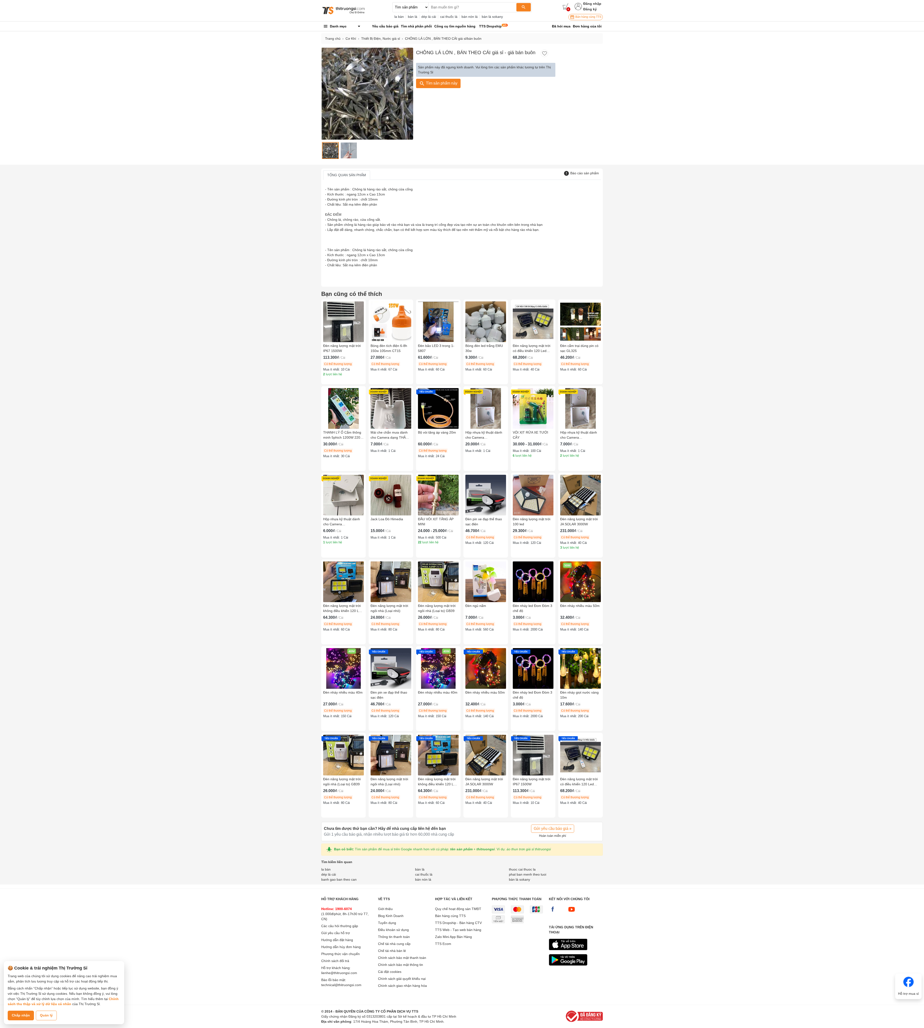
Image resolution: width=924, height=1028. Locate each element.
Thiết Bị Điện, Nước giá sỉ (380, 38)
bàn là (412, 17)
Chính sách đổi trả (335, 961)
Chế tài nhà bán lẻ (392, 951)
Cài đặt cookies (389, 972)
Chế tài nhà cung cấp (394, 944)
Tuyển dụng (387, 923)
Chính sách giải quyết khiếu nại (402, 979)
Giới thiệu (385, 909)
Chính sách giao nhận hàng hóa (402, 986)
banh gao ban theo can (339, 879)
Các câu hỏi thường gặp (339, 926)
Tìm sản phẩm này (441, 83)
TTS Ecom (443, 944)
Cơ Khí (351, 38)
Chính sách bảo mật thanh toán (402, 958)
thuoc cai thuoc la (522, 869)
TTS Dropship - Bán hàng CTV (458, 923)
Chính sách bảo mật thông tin (400, 965)
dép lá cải (428, 17)
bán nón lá (470, 17)
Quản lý (46, 1015)
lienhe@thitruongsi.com (339, 973)
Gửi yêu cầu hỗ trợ (335, 933)
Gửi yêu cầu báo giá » (552, 828)
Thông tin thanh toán (394, 937)
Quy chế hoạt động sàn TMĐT (458, 909)
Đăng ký (590, 9)
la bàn (399, 17)
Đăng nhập (592, 4)
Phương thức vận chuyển (340, 954)
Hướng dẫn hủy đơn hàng (341, 947)
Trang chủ (332, 38)
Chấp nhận (21, 1015)
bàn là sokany (492, 17)
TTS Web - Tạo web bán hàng (458, 930)
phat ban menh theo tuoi (527, 874)
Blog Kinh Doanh (391, 916)
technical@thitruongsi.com (341, 985)
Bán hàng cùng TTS (588, 17)
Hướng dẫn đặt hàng (337, 940)
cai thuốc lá (448, 17)
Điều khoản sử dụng (393, 930)
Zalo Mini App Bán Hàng (453, 937)
